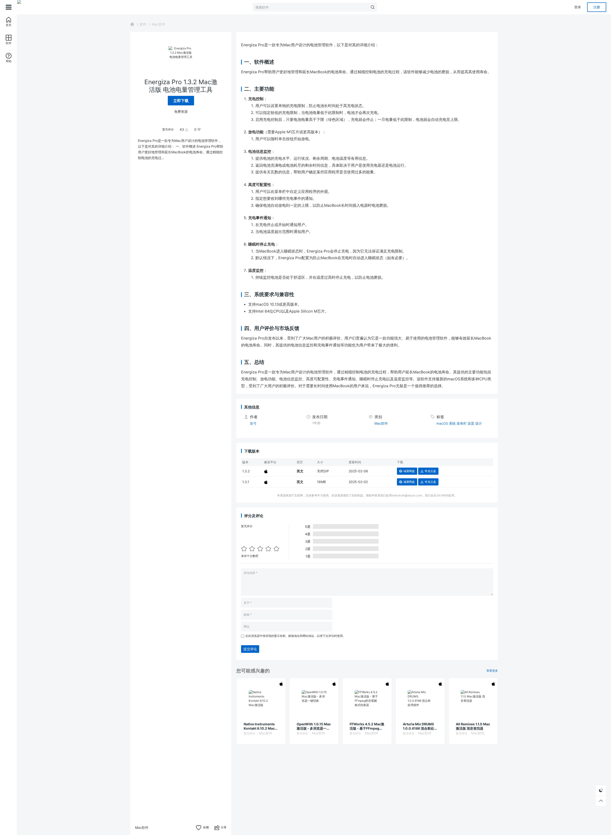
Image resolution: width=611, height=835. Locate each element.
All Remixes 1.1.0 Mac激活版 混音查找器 (473, 726)
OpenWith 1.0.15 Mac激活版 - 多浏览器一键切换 (314, 726)
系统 (452, 423)
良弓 (253, 423)
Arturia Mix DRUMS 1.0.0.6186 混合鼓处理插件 (420, 726)
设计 (478, 423)
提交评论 (250, 649)
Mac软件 (158, 24)
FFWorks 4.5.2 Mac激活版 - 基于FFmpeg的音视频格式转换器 (367, 726)
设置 (471, 423)
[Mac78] (41, 7)
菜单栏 (462, 423)
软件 (143, 24)
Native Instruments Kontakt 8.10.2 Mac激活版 (261, 726)
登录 (577, 7)
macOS (442, 423)
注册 (596, 7)
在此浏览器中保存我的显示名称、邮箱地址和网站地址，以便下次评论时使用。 (295, 636)
